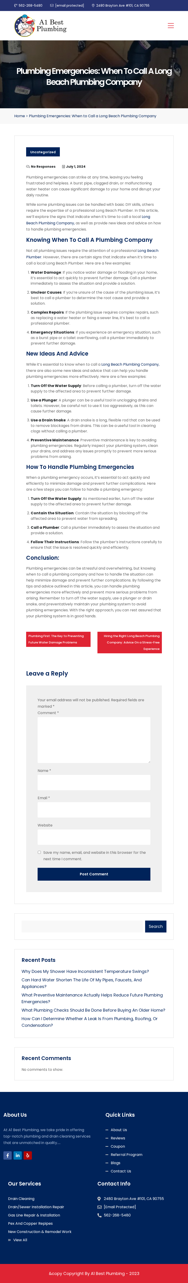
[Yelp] (28, 1155)
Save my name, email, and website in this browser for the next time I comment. (94, 856)
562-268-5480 (30, 5)
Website (45, 825)
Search (156, 926)
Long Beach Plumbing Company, (130, 364)
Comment (48, 712)
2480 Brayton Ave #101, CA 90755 (122, 5)
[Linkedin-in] (18, 1155)
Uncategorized (43, 152)
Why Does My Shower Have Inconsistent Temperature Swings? (85, 971)
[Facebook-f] (7, 1155)
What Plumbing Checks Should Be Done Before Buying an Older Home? (93, 1010)
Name (44, 770)
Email (44, 798)
